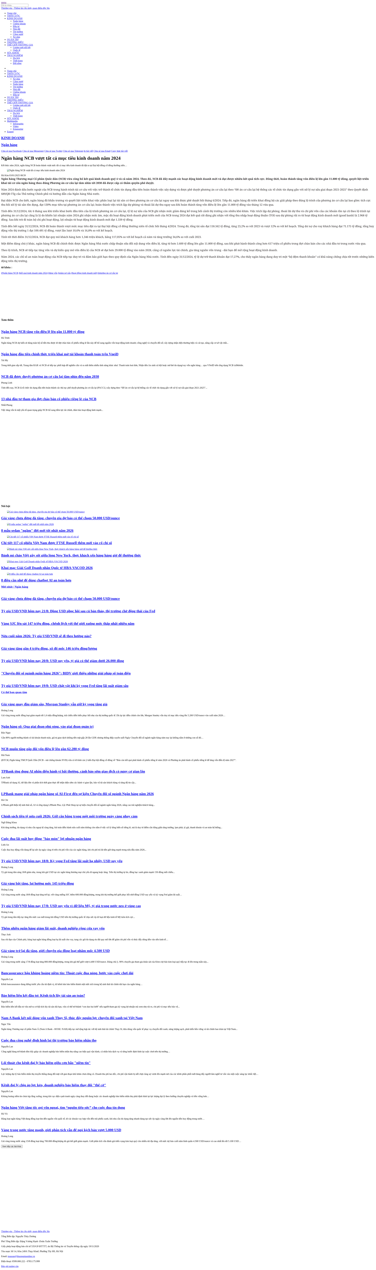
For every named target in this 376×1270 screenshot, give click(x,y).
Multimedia (12, 121)
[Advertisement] (89, 294)
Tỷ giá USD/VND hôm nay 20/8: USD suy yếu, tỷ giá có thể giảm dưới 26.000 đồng (62, 661)
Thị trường (18, 31)
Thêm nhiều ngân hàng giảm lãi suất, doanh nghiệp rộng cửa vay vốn (53, 928)
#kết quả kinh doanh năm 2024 (33, 273)
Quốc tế (16, 50)
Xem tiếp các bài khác (11, 1146)
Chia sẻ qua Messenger (33, 151)
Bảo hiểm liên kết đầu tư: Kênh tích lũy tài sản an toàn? (43, 995)
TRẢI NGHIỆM (15, 55)
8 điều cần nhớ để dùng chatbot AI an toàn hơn (36, 580)
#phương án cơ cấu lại (107, 273)
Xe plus (16, 37)
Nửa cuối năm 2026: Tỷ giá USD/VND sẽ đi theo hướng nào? (46, 636)
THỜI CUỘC (13, 16)
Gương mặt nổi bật (21, 47)
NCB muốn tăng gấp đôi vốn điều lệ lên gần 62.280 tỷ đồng (45, 749)
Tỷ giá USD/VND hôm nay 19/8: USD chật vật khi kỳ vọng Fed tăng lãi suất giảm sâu (64, 686)
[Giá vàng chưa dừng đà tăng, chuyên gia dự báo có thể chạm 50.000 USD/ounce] (46, 512)
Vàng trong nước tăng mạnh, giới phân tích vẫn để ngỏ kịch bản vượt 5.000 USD (61, 1130)
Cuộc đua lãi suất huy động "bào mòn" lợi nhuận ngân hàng (46, 839)
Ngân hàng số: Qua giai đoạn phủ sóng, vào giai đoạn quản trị (47, 726)
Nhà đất (16, 29)
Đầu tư (16, 26)
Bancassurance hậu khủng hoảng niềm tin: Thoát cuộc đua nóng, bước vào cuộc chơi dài (67, 973)
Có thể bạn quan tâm (14, 692)
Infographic (18, 123)
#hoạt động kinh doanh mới (84, 273)
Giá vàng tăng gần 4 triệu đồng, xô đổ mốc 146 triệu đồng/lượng (49, 648)
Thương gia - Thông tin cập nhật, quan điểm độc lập (25, 8)
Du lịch (16, 58)
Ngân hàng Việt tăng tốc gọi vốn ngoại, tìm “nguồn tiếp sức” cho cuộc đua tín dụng (63, 1107)
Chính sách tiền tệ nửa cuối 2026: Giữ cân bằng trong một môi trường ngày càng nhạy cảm (69, 816)
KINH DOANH (14, 18)
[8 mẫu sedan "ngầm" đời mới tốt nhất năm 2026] (30, 524)
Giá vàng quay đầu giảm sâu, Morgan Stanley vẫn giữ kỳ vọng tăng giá (54, 704)
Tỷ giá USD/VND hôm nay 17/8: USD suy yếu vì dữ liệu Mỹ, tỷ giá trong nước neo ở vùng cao (71, 906)
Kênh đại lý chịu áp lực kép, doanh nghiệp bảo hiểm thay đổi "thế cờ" (53, 1085)
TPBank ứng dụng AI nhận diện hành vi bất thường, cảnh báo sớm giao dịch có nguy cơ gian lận (73, 771)
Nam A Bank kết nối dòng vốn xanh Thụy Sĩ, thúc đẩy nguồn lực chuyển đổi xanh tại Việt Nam (72, 1018)
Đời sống (17, 63)
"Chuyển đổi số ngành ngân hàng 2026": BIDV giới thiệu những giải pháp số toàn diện (66, 673)
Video (16, 126)
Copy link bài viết (119, 151)
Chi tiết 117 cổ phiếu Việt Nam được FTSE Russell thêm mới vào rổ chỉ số (56, 543)
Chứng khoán (19, 23)
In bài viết (88, 151)
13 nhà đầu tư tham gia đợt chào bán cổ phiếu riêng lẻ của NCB (48, 399)
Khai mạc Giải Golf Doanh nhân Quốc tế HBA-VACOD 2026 (47, 568)
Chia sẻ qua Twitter (53, 151)
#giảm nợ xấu (64, 273)
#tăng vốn (52, 273)
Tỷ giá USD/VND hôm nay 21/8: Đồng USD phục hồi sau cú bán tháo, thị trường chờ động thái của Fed (78, 611)
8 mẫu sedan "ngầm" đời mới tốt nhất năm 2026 (37, 530)
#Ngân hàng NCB (9, 273)
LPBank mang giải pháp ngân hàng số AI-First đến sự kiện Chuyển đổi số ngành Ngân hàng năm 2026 (77, 794)
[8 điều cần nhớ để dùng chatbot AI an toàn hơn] (30, 574)
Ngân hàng (18, 21)
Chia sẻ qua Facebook (11, 151)
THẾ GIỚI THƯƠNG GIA (20, 45)
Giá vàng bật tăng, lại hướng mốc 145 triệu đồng (37, 883)
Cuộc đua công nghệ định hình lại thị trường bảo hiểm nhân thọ (48, 1040)
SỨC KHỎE (13, 52)
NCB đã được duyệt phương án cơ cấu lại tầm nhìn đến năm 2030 (50, 376)
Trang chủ (11, 13)
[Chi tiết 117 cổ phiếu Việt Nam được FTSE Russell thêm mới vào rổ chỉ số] (43, 536)
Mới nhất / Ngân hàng (14, 586)
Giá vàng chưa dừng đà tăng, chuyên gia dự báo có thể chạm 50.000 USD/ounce (60, 518)
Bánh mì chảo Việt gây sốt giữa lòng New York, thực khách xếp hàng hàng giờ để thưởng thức (71, 555)
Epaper (10, 131)
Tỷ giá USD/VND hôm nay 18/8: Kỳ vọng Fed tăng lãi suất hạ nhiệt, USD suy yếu (61, 861)
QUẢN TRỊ (13, 39)
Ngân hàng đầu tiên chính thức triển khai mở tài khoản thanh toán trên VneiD (59, 354)
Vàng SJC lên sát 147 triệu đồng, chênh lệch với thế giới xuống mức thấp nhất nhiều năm (67, 623)
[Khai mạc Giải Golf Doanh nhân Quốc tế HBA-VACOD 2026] (37, 561)
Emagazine (18, 129)
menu (3, 2)
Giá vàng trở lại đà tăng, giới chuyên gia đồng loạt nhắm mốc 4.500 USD (55, 951)
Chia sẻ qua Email (102, 151)
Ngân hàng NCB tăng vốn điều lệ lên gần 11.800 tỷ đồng (42, 332)
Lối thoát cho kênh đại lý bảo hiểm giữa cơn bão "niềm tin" (46, 1063)
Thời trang (18, 60)
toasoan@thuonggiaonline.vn (21, 1256)
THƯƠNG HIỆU (15, 42)
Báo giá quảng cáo (10, 1266)
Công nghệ (18, 34)
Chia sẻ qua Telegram (73, 151)
